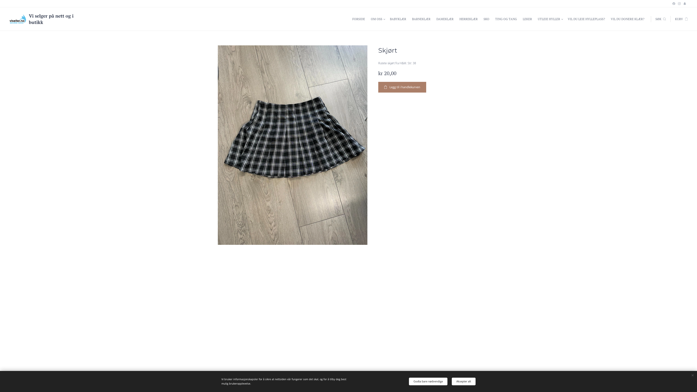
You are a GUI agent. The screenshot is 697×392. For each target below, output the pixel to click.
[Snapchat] (684, 4)
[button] (660, 19)
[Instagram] (679, 4)
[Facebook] (674, 4)
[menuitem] (359, 19)
